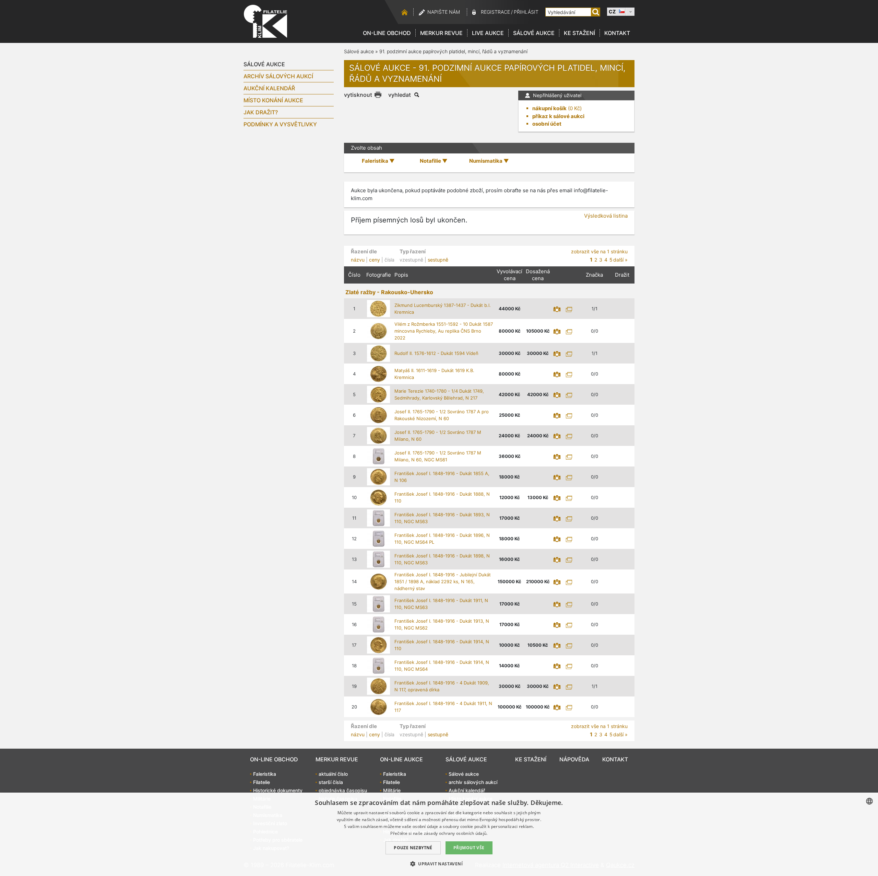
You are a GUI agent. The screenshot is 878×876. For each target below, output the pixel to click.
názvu (358, 260)
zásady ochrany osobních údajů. (456, 833)
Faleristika (264, 774)
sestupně (438, 260)
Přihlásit (526, 12)
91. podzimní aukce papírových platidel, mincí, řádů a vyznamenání (453, 51)
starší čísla (331, 782)
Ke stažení (579, 33)
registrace (495, 12)
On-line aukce (401, 759)
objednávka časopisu (343, 790)
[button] (439, 864)
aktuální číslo (333, 774)
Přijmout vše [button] (469, 848)
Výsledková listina (606, 215)
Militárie (392, 790)
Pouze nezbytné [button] (413, 848)
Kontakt (617, 33)
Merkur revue (441, 33)
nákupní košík (549, 108)
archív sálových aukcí (278, 76)
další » (620, 260)
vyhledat (399, 94)
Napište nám (443, 12)
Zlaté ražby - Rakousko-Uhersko (389, 292)
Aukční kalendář (269, 88)
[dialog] (439, 834)
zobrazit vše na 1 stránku (599, 251)
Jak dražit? (261, 112)
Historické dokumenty (277, 790)
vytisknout (358, 94)
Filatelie (261, 782)
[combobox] (869, 801)
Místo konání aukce (273, 100)
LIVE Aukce (488, 33)
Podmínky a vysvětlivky (280, 124)
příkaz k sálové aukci (558, 116)
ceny (374, 260)
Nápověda (574, 759)
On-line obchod (387, 33)
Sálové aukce (534, 33)
